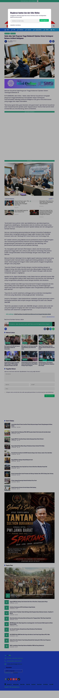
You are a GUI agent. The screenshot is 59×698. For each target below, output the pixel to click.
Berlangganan (44, 20)
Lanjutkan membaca (15, 25)
